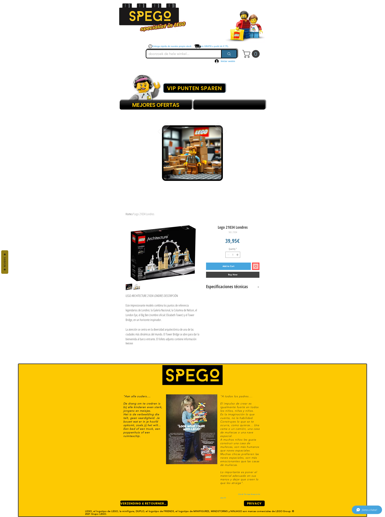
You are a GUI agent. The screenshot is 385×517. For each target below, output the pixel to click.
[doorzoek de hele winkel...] (229, 54)
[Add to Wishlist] (255, 266)
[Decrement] (228, 255)
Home (129, 214)
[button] (252, 54)
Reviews (4, 262)
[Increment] (238, 255)
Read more (129, 343)
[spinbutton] (233, 255)
